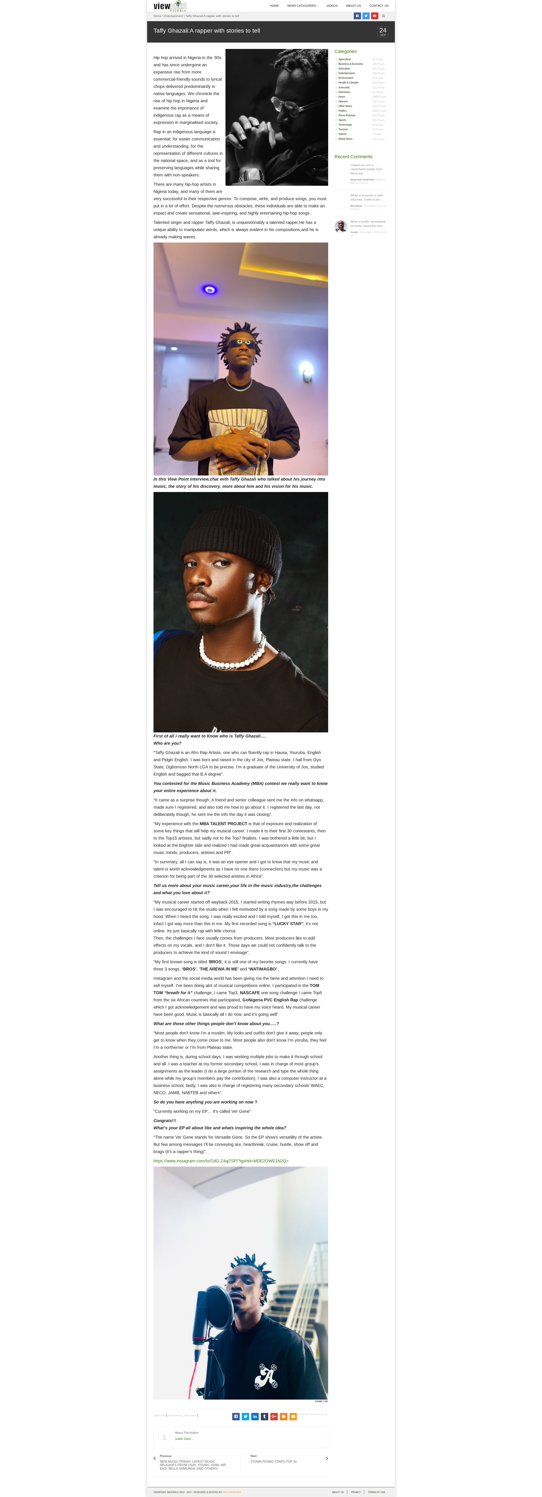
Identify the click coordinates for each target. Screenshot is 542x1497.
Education (344, 68)
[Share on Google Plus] (274, 1416)
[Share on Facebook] (236, 1416)
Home (274, 5)
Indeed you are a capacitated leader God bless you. (366, 169)
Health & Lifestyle (349, 82)
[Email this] (293, 1416)
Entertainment (173, 16)
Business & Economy (351, 63)
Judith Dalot (159, 1415)
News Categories (302, 5)
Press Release (347, 115)
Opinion (343, 101)
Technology (345, 124)
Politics (343, 110)
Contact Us (379, 5)
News (342, 96)
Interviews (344, 92)
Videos (331, 5)
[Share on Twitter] (245, 1416)
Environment (346, 77)
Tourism (343, 129)
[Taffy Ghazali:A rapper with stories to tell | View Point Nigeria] (170, 5)
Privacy (356, 1492)
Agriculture (345, 59)
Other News (190, 1415)
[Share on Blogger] (283, 1416)
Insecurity (344, 87)
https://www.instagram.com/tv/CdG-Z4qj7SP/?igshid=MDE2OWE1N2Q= (221, 1161)
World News (346, 138)
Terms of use (376, 1492)
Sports (342, 120)
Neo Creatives (232, 1492)
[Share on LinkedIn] (255, 1416)
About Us (353, 5)
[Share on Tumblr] (264, 1416)
